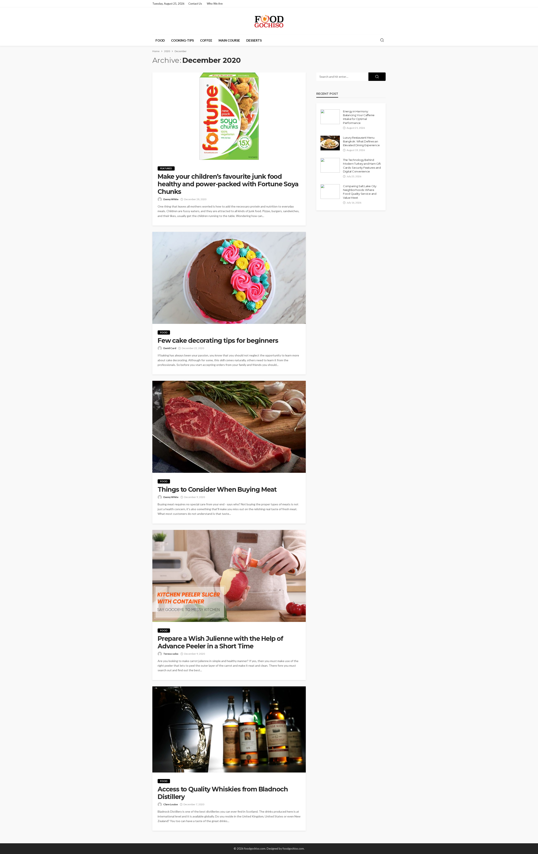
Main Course (229, 40)
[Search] (382, 40)
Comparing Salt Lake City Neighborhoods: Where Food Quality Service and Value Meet (359, 191)
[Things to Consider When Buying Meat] (229, 427)
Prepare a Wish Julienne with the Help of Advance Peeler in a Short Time (220, 642)
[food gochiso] (269, 21)
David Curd (169, 348)
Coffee (206, 40)
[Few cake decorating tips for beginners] (229, 278)
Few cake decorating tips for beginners (218, 340)
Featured (166, 168)
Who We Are (215, 3)
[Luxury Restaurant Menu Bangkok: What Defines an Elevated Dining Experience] (330, 143)
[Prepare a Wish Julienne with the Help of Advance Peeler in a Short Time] (229, 576)
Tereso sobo (170, 653)
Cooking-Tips (182, 40)
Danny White (170, 199)
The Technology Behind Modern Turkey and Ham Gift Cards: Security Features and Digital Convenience (362, 165)
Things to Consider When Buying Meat (218, 489)
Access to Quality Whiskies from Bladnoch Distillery (223, 793)
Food (160, 40)
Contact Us (195, 3)
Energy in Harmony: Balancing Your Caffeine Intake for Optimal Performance (358, 117)
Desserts (254, 40)
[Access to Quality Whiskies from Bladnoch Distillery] (229, 729)
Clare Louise (170, 804)
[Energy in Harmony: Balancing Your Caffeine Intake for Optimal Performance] (330, 116)
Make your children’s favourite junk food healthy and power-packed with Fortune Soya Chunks (228, 184)
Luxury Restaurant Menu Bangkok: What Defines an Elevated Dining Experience (361, 141)
